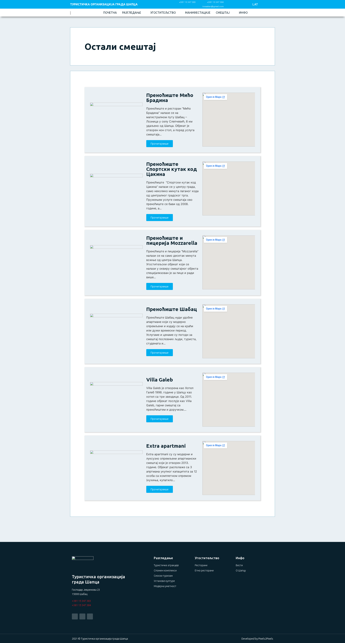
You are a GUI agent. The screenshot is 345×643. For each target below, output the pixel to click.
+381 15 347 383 (81, 600)
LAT (255, 4)
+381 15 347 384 (81, 605)
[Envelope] (90, 616)
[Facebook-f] (232, 4)
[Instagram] (240, 4)
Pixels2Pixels (265, 638)
